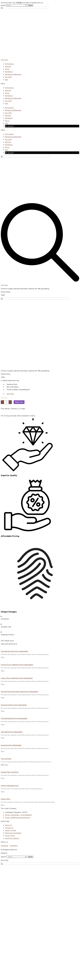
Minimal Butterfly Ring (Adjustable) (14, 718)
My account (9, 126)
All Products (9, 64)
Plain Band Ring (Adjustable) (11, 732)
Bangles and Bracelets (13, 74)
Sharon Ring (5, 799)
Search (3, 5)
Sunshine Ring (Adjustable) (11, 745)
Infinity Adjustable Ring (10, 786)
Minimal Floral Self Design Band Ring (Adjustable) (19, 692)
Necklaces (8, 72)
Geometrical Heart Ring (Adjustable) (14, 651)
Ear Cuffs (8, 77)
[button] (40, 83)
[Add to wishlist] (2, 367)
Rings (7, 69)
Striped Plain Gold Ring (9, 772)
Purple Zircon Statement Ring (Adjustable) (17, 665)
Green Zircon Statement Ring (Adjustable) (17, 678)
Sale (6, 80)
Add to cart (19, 402)
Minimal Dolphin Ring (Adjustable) (14, 705)
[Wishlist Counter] (40, 58)
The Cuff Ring (6, 759)
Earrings (8, 66)
